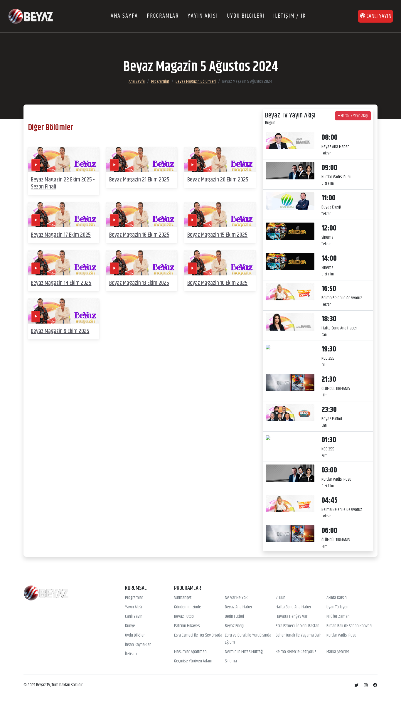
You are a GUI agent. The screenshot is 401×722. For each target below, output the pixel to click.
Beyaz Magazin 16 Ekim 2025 (139, 235)
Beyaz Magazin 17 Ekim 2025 (61, 235)
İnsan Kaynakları (138, 644)
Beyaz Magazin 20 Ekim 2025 (217, 179)
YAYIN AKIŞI (203, 16)
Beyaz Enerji (234, 626)
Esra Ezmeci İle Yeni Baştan (297, 626)
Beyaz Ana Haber (238, 607)
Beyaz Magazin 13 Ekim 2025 (139, 283)
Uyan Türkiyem (338, 607)
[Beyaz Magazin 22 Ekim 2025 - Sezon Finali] (63, 159)
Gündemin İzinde (187, 607)
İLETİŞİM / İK (289, 16)
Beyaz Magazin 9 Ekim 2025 (60, 331)
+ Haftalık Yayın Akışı (353, 115)
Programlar (160, 81)
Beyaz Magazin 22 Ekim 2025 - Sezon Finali (63, 183)
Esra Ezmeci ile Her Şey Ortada (198, 635)
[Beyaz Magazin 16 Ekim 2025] (142, 214)
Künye (130, 626)
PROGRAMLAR (163, 16)
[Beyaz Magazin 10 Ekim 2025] (220, 263)
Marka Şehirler (337, 651)
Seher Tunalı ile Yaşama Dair (298, 635)
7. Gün (280, 597)
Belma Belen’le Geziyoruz (296, 651)
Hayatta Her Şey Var (291, 616)
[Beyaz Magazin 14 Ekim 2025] (63, 263)
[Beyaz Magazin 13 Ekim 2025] (142, 263)
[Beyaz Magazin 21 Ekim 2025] (142, 159)
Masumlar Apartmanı (191, 651)
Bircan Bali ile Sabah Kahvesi (349, 626)
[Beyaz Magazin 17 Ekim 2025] (63, 214)
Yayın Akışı (133, 607)
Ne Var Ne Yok (236, 597)
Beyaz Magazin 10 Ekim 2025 (217, 283)
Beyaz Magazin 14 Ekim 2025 (61, 283)
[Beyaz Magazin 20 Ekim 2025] (220, 159)
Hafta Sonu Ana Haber (293, 607)
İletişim (131, 654)
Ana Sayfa (137, 81)
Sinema (231, 661)
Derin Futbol (234, 616)
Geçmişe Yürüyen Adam (193, 661)
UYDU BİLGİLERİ (245, 16)
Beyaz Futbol (184, 616)
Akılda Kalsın (336, 597)
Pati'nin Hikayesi (187, 626)
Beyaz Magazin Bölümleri (196, 81)
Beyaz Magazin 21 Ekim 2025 (139, 179)
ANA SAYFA (124, 16)
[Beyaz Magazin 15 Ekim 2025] (220, 214)
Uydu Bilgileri (135, 635)
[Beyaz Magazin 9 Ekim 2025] (63, 311)
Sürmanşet (182, 597)
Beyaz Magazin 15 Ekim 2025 (217, 235)
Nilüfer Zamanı (338, 616)
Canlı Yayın (133, 616)
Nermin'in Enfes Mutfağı (244, 651)
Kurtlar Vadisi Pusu (341, 635)
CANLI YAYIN (378, 16)
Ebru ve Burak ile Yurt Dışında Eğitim (248, 639)
